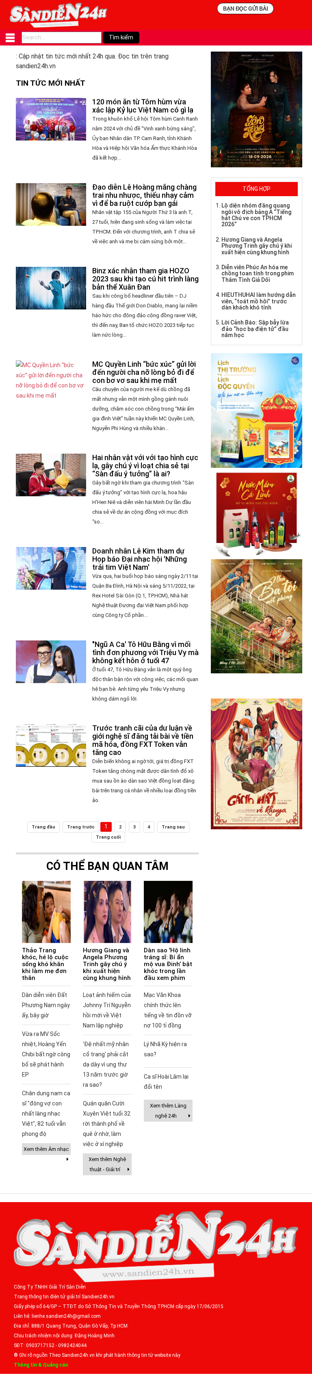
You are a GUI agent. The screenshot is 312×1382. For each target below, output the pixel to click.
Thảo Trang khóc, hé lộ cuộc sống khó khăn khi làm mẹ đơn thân (45, 964)
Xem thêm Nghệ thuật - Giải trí (107, 1164)
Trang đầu (43, 827)
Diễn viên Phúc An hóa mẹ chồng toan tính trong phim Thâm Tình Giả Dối (257, 273)
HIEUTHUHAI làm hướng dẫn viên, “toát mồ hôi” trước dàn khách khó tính (258, 301)
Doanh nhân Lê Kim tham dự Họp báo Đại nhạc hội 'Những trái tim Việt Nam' (139, 559)
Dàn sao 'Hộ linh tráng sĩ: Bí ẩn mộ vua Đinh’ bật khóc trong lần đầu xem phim (168, 964)
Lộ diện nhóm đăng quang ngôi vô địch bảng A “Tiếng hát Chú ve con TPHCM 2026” (256, 214)
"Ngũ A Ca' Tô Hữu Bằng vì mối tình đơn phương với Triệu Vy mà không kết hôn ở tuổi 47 (145, 652)
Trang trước (81, 827)
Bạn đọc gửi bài (245, 8)
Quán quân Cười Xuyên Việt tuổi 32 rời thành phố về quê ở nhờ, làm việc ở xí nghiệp (106, 1123)
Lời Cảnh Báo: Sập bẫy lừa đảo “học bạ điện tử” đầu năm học (255, 328)
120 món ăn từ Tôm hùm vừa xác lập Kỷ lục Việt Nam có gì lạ (142, 105)
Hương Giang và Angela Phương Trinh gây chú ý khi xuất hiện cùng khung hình (107, 964)
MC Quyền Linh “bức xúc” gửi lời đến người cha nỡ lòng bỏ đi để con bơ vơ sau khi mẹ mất (144, 372)
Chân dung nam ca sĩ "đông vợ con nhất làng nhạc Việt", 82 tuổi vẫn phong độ (46, 1113)
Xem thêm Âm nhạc (46, 1149)
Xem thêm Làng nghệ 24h (168, 1111)
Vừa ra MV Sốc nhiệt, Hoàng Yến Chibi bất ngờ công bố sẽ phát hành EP (46, 1054)
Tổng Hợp (257, 189)
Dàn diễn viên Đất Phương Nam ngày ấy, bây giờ (46, 1005)
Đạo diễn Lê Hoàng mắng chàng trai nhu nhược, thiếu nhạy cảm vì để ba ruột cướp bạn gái (144, 195)
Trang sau (173, 827)
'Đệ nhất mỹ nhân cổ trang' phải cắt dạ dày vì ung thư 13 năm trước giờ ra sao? (106, 1064)
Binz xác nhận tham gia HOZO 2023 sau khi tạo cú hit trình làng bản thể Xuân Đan (145, 278)
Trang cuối (108, 837)
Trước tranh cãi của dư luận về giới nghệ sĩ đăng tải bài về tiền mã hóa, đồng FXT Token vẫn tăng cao (142, 740)
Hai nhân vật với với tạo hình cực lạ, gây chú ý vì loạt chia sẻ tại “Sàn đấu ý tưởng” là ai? (145, 465)
